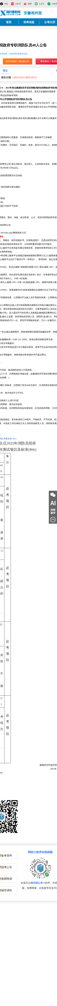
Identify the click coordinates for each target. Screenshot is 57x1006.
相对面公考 (37, 883)
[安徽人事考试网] (10, 13)
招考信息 (29, 22)
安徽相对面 (33, 13)
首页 (9, 22)
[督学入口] (53, 511)
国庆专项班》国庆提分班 (17, 61)
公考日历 (49, 22)
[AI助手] (53, 503)
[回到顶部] (53, 519)
